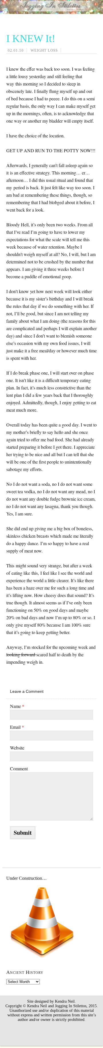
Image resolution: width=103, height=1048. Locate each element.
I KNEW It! (30, 38)
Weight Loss (44, 50)
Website (17, 748)
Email (17, 727)
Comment (19, 768)
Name (17, 706)
